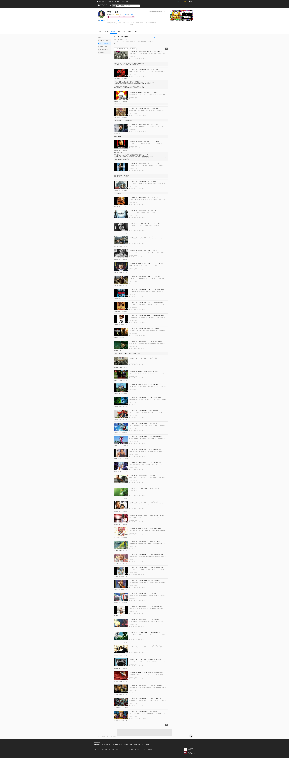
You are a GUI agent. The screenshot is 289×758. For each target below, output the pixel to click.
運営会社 (148, 744)
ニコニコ (104, 5)
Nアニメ (121, 1)
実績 (136, 31)
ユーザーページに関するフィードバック (108, 736)
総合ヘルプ (96, 749)
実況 (118, 1)
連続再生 (134, 48)
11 (123, 14)
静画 (103, 1)
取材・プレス (143, 749)
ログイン (177, 1)
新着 (100, 31)
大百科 (115, 1)
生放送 (106, 1)
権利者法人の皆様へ (120, 749)
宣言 (131, 744)
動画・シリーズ (121, 31)
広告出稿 (137, 749)
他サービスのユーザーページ (155, 11)
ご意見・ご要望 (104, 749)
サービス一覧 (97, 744)
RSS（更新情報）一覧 (106, 744)
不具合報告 (111, 749)
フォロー (107, 31)
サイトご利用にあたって (139, 744)
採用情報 (150, 749)
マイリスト (113, 31)
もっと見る (130, 24)
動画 (100, 1)
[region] (104, 45)
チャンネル (110, 1)
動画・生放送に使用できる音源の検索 (120, 744)
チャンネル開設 (129, 749)
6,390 (129, 14)
